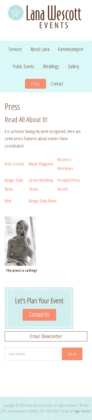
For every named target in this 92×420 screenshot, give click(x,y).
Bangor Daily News (43, 201)
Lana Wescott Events (46, 17)
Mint (8, 201)
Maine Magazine (41, 164)
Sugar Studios (82, 411)
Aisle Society (14, 164)
